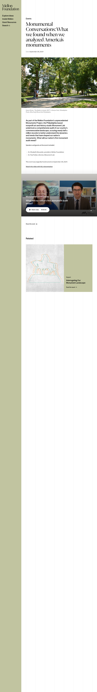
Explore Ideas (8, 15)
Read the (70, 287)
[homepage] (10, 7)
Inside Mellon (7, 19)
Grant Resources (9, 22)
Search (5, 25)
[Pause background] (91, 210)
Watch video (39, 210)
